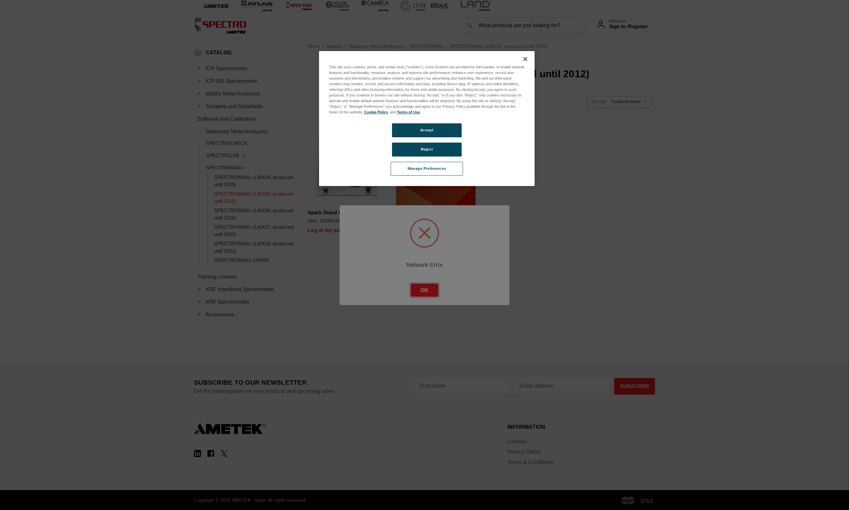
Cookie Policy (376, 112)
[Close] (525, 59)
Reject (427, 149)
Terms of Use (408, 112)
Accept (426, 130)
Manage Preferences (427, 168)
